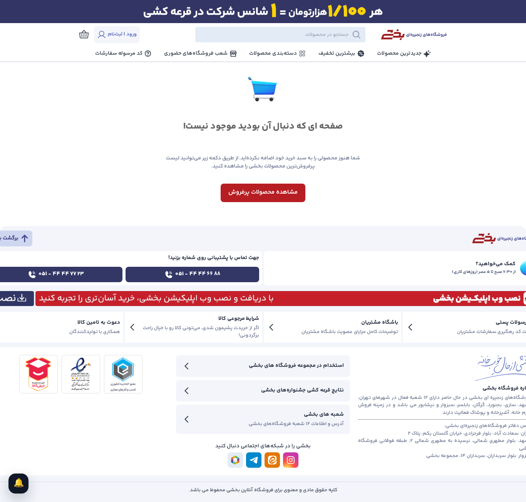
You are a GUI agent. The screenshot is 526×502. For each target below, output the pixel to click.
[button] (259, 34)
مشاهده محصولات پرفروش (263, 192)
